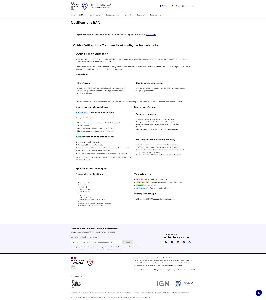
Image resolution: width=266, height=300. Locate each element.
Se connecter (189, 6)
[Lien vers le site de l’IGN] (163, 283)
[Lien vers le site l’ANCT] (185, 283)
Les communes (95, 15)
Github (189, 242)
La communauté (156, 15)
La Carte (165, 6)
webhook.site (92, 142)
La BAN (81, 15)
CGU (104, 293)
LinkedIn (178, 242)
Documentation (146, 293)
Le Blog (176, 6)
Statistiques (127, 293)
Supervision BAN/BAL (161, 293)
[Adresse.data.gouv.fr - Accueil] (90, 262)
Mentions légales (95, 293)
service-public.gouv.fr (154, 270)
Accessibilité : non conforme (79, 293)
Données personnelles (114, 293)
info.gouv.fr (138, 270)
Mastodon (172, 242)
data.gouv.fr (188, 270)
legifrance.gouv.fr (173, 270)
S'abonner (127, 242)
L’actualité (140, 15)
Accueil (73, 15)
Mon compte (151, 34)
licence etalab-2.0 (144, 297)
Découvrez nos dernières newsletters (84, 237)
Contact (136, 293)
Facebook (184, 242)
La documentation (112, 15)
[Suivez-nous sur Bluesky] (166, 242)
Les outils (128, 15)
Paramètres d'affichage (182, 293)
